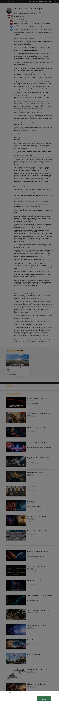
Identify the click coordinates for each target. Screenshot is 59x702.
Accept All (44, 699)
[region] (29, 696)
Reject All (43, 696)
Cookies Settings (44, 693)
